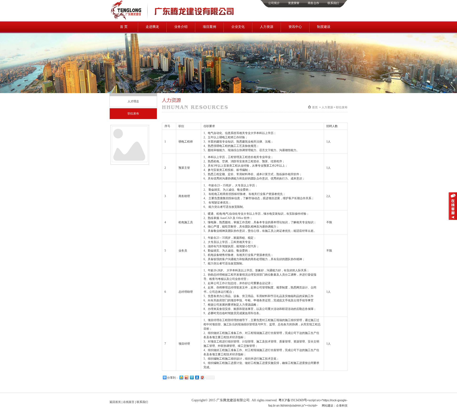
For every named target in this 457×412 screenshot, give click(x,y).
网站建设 (327, 405)
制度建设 (323, 27)
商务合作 (313, 3)
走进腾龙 (152, 27)
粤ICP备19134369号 (292, 400)
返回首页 (115, 402)
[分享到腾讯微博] (191, 377)
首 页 (124, 27)
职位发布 (133, 113)
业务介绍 (181, 27)
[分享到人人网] (196, 377)
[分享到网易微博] (202, 377)
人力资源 (266, 27)
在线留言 (128, 402)
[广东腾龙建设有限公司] (172, 19)
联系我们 (333, 3)
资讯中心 (295, 27)
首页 (315, 107)
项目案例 (209, 27)
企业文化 (238, 27)
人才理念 (133, 101)
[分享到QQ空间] (181, 377)
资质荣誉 (293, 3)
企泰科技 (342, 405)
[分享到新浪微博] (186, 377)
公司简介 (274, 3)
